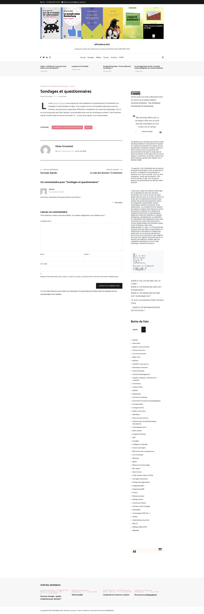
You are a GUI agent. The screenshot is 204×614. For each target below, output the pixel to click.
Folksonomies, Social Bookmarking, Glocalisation (144, 423)
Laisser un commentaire (109, 286)
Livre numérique (137, 455)
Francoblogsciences (139, 427)
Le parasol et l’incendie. (80, 66)
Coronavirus (136, 383)
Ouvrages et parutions (140, 479)
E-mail (87, 254)
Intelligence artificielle (139, 444)
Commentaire (46, 221)
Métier (134, 461)
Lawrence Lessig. (147, 131)
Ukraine (135, 516)
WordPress (110, 610)
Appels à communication (140, 347)
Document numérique (139, 397)
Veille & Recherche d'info (140, 520)
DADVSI (135, 390)
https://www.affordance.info (66, 151)
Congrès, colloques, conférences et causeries (144, 379)
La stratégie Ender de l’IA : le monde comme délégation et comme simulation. (148, 67)
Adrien (52, 189)
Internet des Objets (139, 448)
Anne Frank (136, 343)
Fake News (136, 414)
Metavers (135, 458)
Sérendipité (136, 510)
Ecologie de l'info (138, 408)
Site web (43, 264)
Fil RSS (121, 57)
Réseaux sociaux (138, 496)
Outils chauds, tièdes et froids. (142, 475)
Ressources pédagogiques (145, 594)
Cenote (85, 610)
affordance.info (102, 44)
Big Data (135, 360)
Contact (106, 57)
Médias (98, 57)
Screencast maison (139, 503)
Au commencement (139, 354)
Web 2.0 (72, 86)
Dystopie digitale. (49, 171)
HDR (133, 437)
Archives (114, 57)
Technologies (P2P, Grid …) (141, 513)
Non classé (136, 468)
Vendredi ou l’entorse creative (116, 594)
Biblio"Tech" (136, 357)
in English (135, 441)
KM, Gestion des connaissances (143, 451)
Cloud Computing (138, 371)
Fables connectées (139, 411)
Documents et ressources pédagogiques (54, 86)
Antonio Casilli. (136, 160)
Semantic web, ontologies (141, 506)
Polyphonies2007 (138, 486)
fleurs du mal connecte (140, 418)
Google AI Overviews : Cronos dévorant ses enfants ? (117, 67)
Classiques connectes (140, 367)
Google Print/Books (139, 434)
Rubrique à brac (137, 499)
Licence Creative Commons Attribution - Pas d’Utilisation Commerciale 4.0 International (145, 103)
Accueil (82, 57)
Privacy (134, 492)
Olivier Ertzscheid (46, 96)
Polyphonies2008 (138, 489)
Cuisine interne (137, 387)
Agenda (135, 340)
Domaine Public (137, 404)
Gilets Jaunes (137, 430)
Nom (42, 254)
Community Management (141, 374)
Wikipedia (135, 530)
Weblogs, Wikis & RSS (139, 527)
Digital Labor (136, 394)
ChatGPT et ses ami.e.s (140, 364)
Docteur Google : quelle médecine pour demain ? (50, 598)
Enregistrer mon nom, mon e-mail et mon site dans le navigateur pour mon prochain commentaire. (79, 276)
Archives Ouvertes (138, 350)
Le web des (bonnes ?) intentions (106, 171)
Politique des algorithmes (141, 482)
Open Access (137, 472)
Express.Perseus (59, 103)
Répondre (118, 202)
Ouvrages (90, 57)
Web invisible (77, 594)
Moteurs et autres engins (141, 465)
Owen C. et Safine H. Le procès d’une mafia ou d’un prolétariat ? (53, 67)
